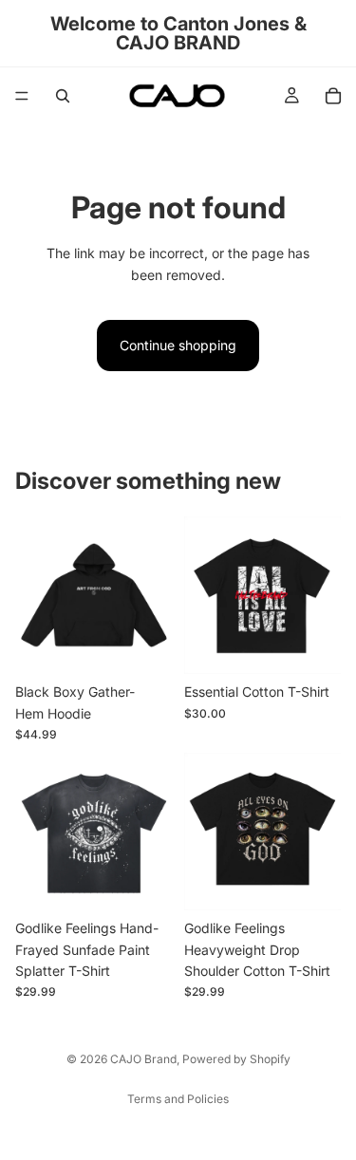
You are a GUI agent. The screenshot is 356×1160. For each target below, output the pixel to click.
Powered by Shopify (236, 1059)
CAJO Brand (143, 1059)
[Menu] (22, 96)
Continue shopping (178, 345)
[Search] (63, 96)
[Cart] (333, 96)
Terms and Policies (178, 1099)
